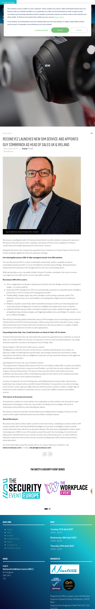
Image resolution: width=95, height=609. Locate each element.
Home (9, 529)
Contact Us (12, 545)
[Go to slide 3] (49, 508)
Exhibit (10, 535)
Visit (9, 532)
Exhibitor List (13, 538)
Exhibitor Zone (13, 548)
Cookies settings (41, 30)
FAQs (9, 541)
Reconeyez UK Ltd (11, 149)
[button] (91, 133)
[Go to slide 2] (45, 508)
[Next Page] (50, 454)
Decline (79, 30)
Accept (60, 30)
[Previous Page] (44, 454)
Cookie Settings (8, 2)
